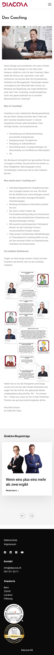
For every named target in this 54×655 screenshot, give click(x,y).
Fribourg (8, 598)
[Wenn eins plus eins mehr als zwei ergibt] (27, 458)
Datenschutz (10, 540)
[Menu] (49, 4)
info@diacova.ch (12, 567)
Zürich (7, 591)
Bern (6, 587)
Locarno (8, 594)
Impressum (10, 544)
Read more (11, 491)
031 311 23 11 (11, 571)
